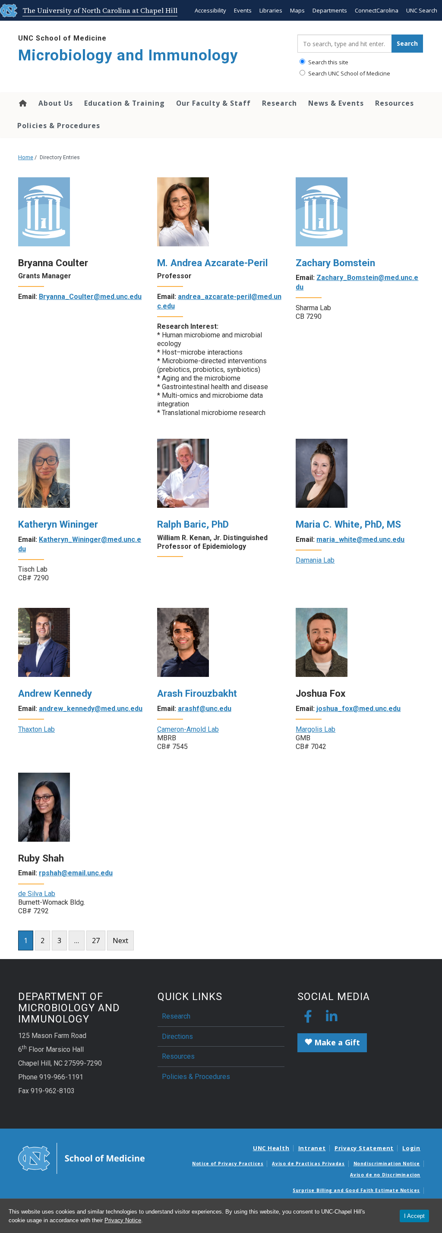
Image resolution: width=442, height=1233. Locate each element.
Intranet (312, 1148)
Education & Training (124, 103)
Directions (177, 1036)
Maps (297, 10)
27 (96, 940)
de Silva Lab (36, 894)
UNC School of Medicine (62, 38)
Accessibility (210, 10)
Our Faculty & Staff (213, 103)
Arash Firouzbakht (197, 693)
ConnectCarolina (376, 10)
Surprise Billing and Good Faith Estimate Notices (356, 1190)
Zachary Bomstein (335, 262)
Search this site (327, 62)
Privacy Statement (364, 1148)
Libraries (270, 10)
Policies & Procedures (58, 125)
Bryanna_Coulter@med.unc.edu (90, 297)
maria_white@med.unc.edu (360, 539)
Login (411, 1148)
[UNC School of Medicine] (81, 1157)
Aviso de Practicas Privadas (308, 1164)
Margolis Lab (315, 729)
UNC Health (271, 1148)
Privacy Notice (122, 1220)
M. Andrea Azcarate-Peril (212, 262)
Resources (394, 103)
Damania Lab (315, 560)
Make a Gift (336, 1042)
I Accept (414, 1216)
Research (279, 103)
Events (243, 10)
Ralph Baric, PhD (193, 524)
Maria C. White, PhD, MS (348, 524)
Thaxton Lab (36, 729)
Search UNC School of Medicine (348, 73)
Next (120, 940)
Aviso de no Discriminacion (385, 1175)
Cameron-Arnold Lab (188, 729)
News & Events (336, 103)
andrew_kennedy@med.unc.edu (90, 709)
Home (22, 103)
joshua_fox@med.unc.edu (358, 709)
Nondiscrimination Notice (387, 1164)
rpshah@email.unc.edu (76, 873)
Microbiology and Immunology (128, 55)
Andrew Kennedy (55, 693)
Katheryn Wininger (58, 524)
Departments (330, 10)
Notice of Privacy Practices (227, 1164)
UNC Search (421, 10)
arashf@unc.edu (204, 709)
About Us (55, 103)
